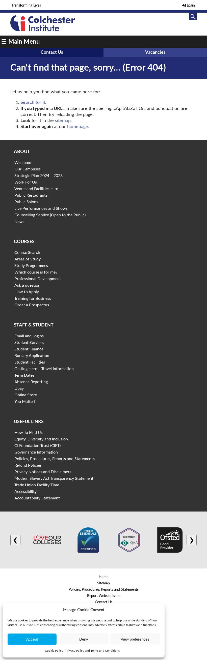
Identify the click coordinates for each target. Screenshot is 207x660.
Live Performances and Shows (41, 208)
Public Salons (26, 202)
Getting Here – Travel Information (44, 369)
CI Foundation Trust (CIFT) (37, 446)
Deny (83, 639)
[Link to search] (193, 16)
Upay (19, 388)
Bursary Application (31, 356)
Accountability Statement (37, 498)
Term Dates (24, 375)
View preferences (135, 639)
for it (32, 102)
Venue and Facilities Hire (36, 189)
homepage (77, 127)
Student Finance (28, 349)
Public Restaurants (30, 195)
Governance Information (36, 452)
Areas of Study (27, 259)
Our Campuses (27, 169)
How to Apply (26, 292)
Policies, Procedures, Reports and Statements (54, 459)
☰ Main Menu (20, 42)
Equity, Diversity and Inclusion (41, 439)
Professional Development (37, 279)
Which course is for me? (35, 272)
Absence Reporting (31, 382)
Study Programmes (31, 266)
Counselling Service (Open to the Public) (50, 215)
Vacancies (155, 52)
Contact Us (52, 52)
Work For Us (25, 182)
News (19, 222)
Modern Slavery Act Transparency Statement (53, 478)
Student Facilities (29, 362)
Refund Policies (28, 465)
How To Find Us (28, 433)
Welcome (22, 163)
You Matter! (24, 402)
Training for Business (32, 298)
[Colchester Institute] (42, 30)
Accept (32, 639)
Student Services (29, 343)
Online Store (25, 395)
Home (103, 577)
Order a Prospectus (31, 305)
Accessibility (25, 492)
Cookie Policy (54, 650)
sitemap (63, 120)
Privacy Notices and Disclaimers (42, 472)
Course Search (27, 253)
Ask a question (27, 285)
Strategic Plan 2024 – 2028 (38, 176)
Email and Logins (29, 336)
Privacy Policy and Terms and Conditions (93, 650)
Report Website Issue (103, 596)
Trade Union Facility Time (36, 485)
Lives (26, 5)
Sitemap (103, 583)
